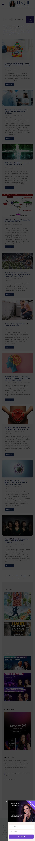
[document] (17, 420)
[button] (7, 801)
